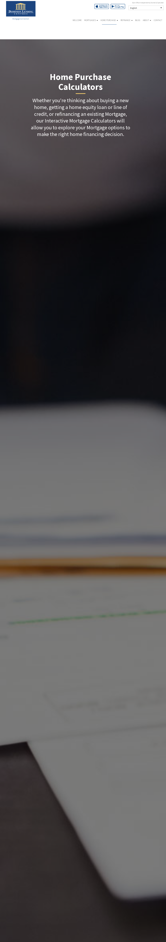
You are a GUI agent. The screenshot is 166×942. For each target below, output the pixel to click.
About (146, 20)
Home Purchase (108, 20)
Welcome (77, 20)
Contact (158, 20)
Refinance (126, 20)
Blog (137, 20)
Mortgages (90, 20)
